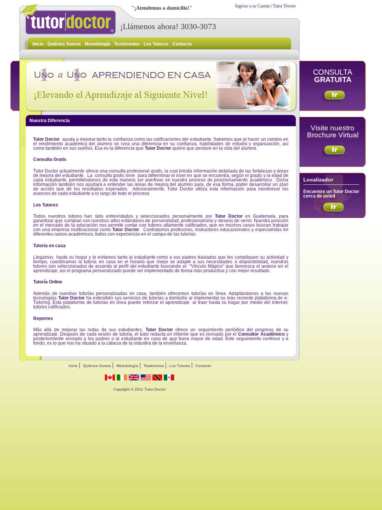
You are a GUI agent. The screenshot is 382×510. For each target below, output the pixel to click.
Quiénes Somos (64, 44)
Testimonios (127, 44)
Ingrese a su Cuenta (252, 6)
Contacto (182, 44)
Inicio (38, 44)
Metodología (97, 44)
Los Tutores (156, 44)
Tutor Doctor (284, 6)
